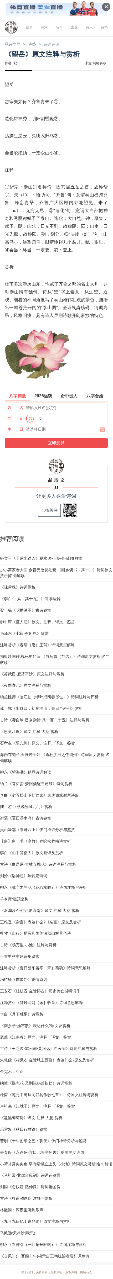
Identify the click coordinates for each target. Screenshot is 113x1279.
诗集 (44, 27)
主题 (74, 27)
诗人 (89, 27)
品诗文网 (12, 44)
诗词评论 (51, 44)
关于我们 (27, 1272)
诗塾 (104, 27)
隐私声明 (56, 1272)
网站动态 (86, 1272)
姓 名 (15, 407)
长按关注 (49, 510)
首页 (29, 27)
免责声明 (42, 1272)
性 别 (15, 418)
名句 (59, 27)
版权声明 (71, 1272)
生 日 (15, 429)
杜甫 (9, 284)
